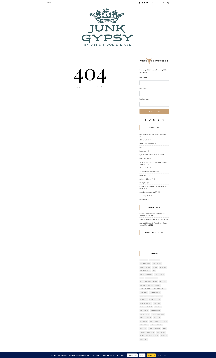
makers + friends (145, 179)
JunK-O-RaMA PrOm (159, 288)
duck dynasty (159, 274)
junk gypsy (143, 292)
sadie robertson (156, 325)
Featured (143, 151)
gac (141, 278)
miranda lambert (146, 307)
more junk (143, 183)
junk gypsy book (155, 292)
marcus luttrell (146, 303)
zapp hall (143, 339)
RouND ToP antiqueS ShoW (158, 321)
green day (163, 281)
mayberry (157, 303)
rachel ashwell (145, 317)
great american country (148, 281)
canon (155, 267)
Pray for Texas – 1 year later (149, 219)
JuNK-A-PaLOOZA (145, 288)
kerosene (143, 299)
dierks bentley (145, 270)
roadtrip (157, 317)
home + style (144, 158)
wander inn (143, 199)
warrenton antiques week (149, 335)
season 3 (143, 328)
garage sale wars (151, 278)
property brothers (158, 314)
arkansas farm (154, 260)
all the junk (143, 140)
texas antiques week (147, 332)
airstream (143, 260)
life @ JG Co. (144, 175)
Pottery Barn (144, 314)
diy (154, 270)
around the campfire (147, 144)
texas (164, 328)
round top (143, 321)
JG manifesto (144, 168)
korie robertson (155, 299)
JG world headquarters (148, 171)
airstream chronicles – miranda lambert (153, 134)
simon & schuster (154, 328)
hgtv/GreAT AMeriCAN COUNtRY (152, 155)
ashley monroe (145, 263)
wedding (164, 335)
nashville (158, 307)
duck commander (146, 274)
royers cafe (144, 325)
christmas (163, 267)
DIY (141, 147)
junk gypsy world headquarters (151, 296)
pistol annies (155, 310)
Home (49, 2)
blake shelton (145, 267)
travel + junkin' (145, 196)
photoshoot (144, 310)
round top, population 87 (148, 192)
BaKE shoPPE (157, 263)
